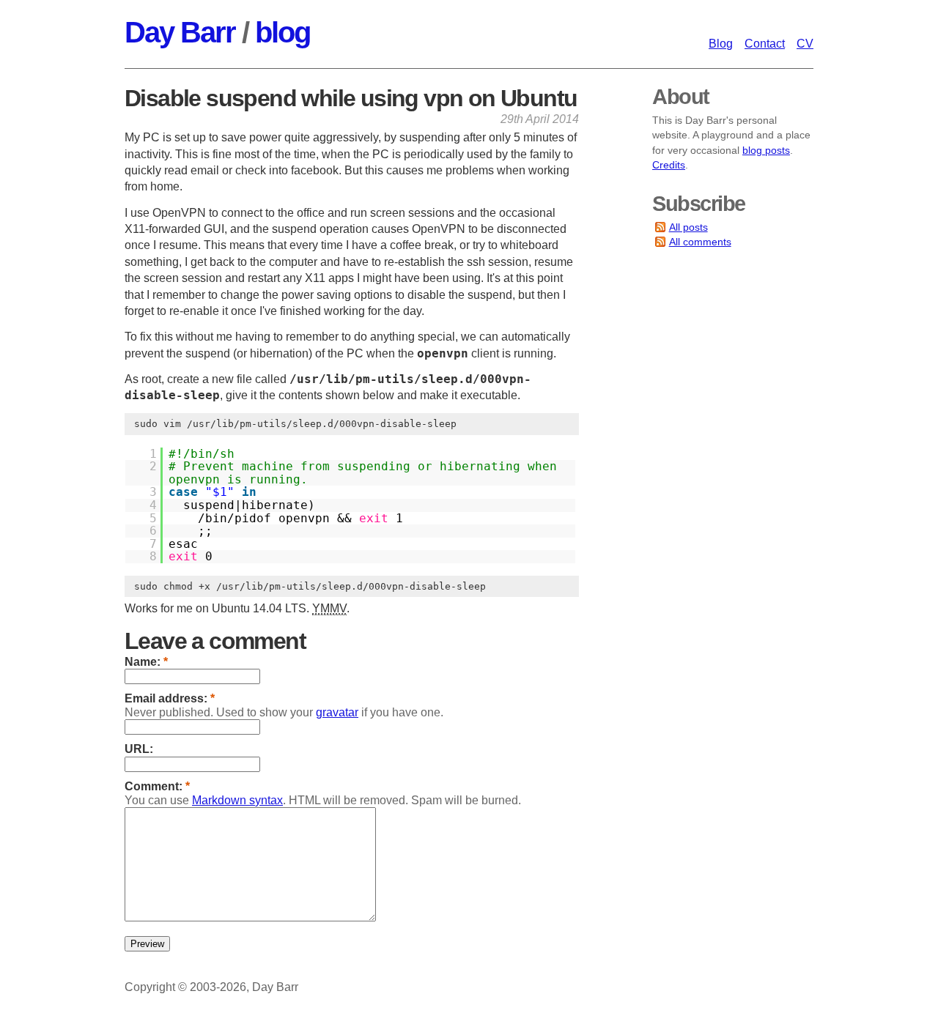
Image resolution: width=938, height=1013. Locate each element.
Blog (721, 43)
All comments (700, 242)
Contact (765, 43)
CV (805, 43)
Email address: (170, 698)
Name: (146, 662)
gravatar (337, 712)
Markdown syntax (237, 800)
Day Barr (180, 32)
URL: (139, 749)
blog (282, 32)
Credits (668, 165)
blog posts (766, 150)
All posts (688, 227)
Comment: (157, 786)
